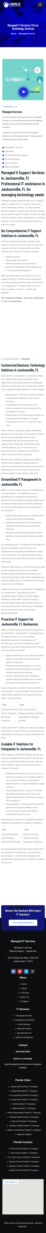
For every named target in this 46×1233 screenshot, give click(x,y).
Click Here (25, 359)
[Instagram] (32, 971)
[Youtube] (19, 971)
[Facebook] (13, 971)
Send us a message (23, 1058)
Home (13, 34)
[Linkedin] (26, 971)
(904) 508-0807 (23, 1051)
